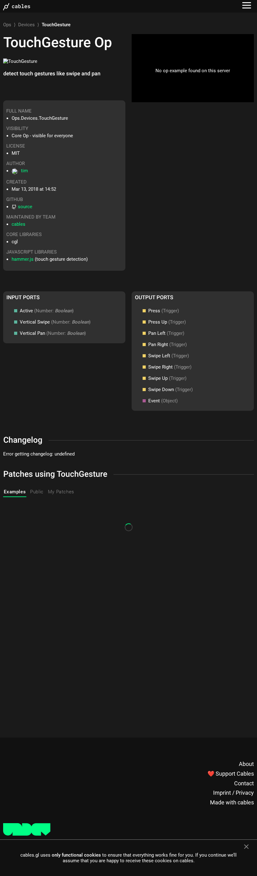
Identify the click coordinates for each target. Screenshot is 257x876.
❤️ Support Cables (230, 773)
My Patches (61, 492)
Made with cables (232, 802)
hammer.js (23, 259)
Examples (15, 492)
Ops (7, 25)
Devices (26, 25)
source (25, 206)
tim (24, 171)
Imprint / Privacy (233, 792)
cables (18, 224)
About (246, 764)
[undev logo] (26, 834)
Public (37, 492)
